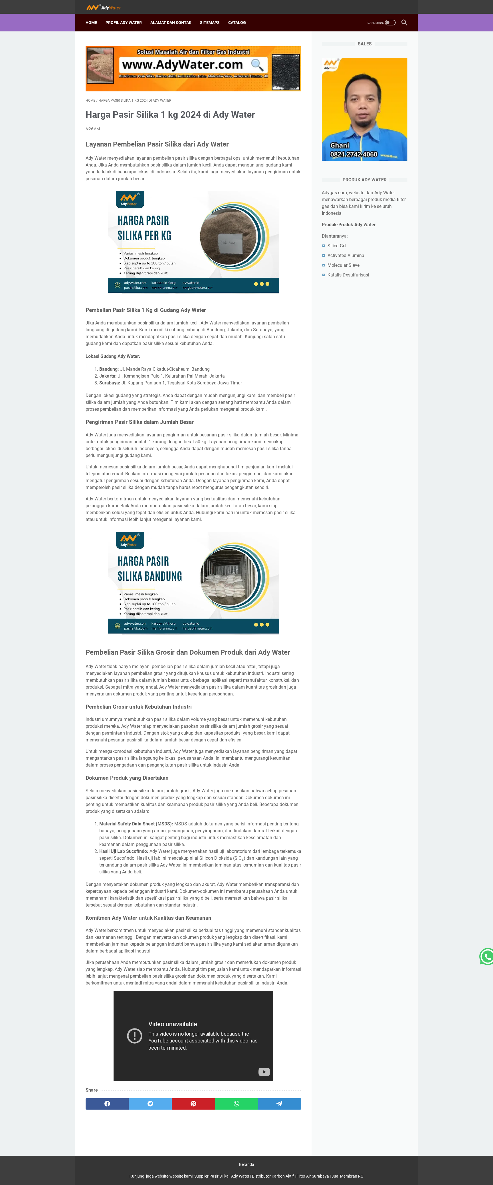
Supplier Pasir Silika (211, 1176)
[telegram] (279, 1104)
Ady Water (240, 1176)
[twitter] (150, 1104)
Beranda (246, 1164)
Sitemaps (210, 22)
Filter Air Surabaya (312, 1176)
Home (91, 22)
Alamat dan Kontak (170, 22)
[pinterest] (193, 1104)
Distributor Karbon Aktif (273, 1176)
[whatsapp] (236, 1104)
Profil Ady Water (124, 22)
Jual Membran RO (347, 1176)
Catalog (237, 22)
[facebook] (107, 1104)
